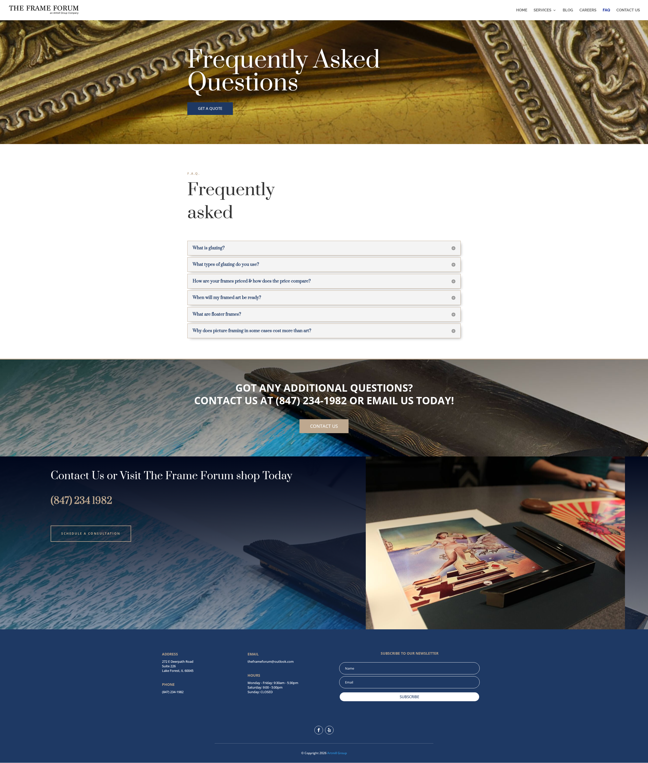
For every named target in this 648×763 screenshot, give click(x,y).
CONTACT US (628, 10)
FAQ (606, 10)
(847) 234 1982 (81, 501)
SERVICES (542, 10)
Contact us (324, 426)
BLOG (568, 10)
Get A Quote (210, 108)
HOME (521, 10)
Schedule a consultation (90, 533)
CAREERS (587, 10)
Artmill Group (337, 753)
